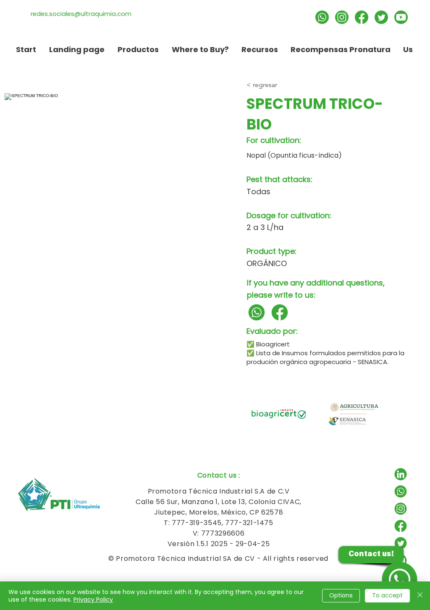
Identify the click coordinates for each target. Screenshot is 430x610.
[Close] (420, 595)
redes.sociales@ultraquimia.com (81, 13)
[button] (259, 49)
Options (341, 595)
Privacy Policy (93, 599)
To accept (387, 595)
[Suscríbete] (401, 17)
